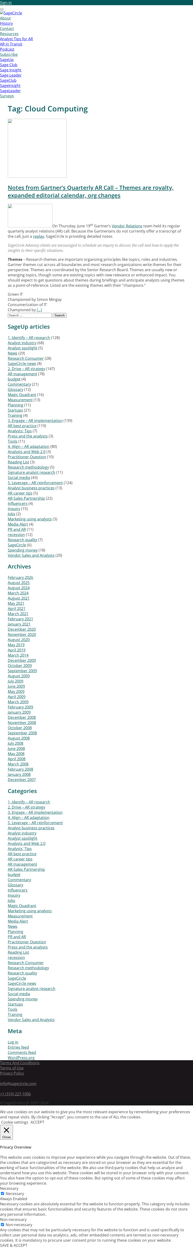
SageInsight (10, 85)
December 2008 (22, 717)
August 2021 (19, 598)
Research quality (22, 539)
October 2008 (20, 727)
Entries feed (18, 1047)
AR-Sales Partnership (26, 498)
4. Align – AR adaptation (28, 446)
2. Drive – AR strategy (26, 368)
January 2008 (19, 774)
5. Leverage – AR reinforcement (35, 482)
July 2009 (15, 681)
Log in (13, 1042)
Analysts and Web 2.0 (26, 451)
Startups (15, 410)
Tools (12, 441)
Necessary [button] (9, 1188)
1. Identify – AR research (29, 337)
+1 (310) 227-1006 (15, 1094)
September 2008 (22, 733)
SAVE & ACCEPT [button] (13, 1245)
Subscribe (9, 54)
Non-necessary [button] (13, 1219)
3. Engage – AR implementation (35, 420)
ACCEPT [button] (37, 1122)
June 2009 (16, 686)
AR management (22, 373)
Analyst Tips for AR (16, 38)
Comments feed (22, 1052)
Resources (9, 33)
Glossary (15, 389)
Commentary (19, 384)
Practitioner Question (27, 456)
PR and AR (17, 529)
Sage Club (8, 64)
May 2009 (16, 691)
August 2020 (19, 639)
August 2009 (19, 676)
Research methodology (28, 467)
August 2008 (19, 738)
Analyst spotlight (22, 348)
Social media (19, 477)
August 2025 (19, 582)
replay (38, 236)
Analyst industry (22, 342)
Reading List (18, 462)
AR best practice (22, 425)
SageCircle (17, 545)
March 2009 (18, 701)
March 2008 (18, 764)
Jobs (11, 513)
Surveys (7, 95)
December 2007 (22, 779)
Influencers (18, 503)
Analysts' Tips (20, 431)
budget (14, 379)
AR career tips (20, 493)
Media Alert (18, 524)
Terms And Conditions (20, 1062)
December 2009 (22, 660)
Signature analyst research (31, 472)
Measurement (20, 399)
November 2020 (22, 634)
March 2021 (18, 613)
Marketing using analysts (30, 519)
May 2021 (16, 603)
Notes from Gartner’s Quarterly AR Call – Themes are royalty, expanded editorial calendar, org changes (91, 191)
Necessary (15, 1193)
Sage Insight (10, 70)
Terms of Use (12, 1068)
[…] (39, 309)
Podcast (7, 49)
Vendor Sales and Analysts (31, 555)
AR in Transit (11, 44)
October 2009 (20, 665)
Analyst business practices (31, 488)
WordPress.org (21, 1057)
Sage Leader (11, 75)
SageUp (7, 59)
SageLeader (10, 90)
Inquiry (14, 508)
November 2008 (22, 722)
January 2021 (19, 624)
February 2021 (20, 619)
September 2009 (22, 670)
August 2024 (19, 587)
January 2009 (19, 712)
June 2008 (16, 748)
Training (15, 415)
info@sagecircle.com (18, 1083)
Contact (7, 28)
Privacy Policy (12, 1073)
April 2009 (16, 696)
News (12, 353)
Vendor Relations (127, 226)
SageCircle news (22, 363)
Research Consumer (26, 358)
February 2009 (20, 707)
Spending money (23, 550)
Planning (15, 405)
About (5, 18)
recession (16, 534)
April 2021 (16, 608)
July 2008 (15, 743)
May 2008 (16, 753)
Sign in (6, 2)
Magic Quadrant (22, 394)
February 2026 (20, 577)
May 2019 (16, 644)
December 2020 (22, 629)
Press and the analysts (28, 436)
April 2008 (16, 758)
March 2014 (18, 655)
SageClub (8, 80)
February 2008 (20, 769)
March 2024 (18, 593)
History (6, 23)
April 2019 (16, 650)
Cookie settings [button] (14, 1122)
